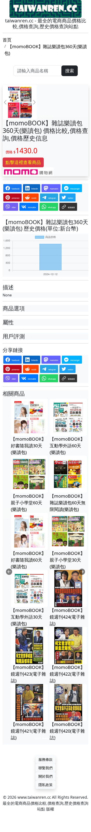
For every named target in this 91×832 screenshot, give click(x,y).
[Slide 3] (53, 738)
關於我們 (45, 776)
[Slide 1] (37, 738)
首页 (7, 40)
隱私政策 (45, 784)
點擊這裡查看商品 (23, 162)
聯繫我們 (45, 767)
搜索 (69, 71)
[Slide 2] (45, 738)
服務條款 (45, 759)
